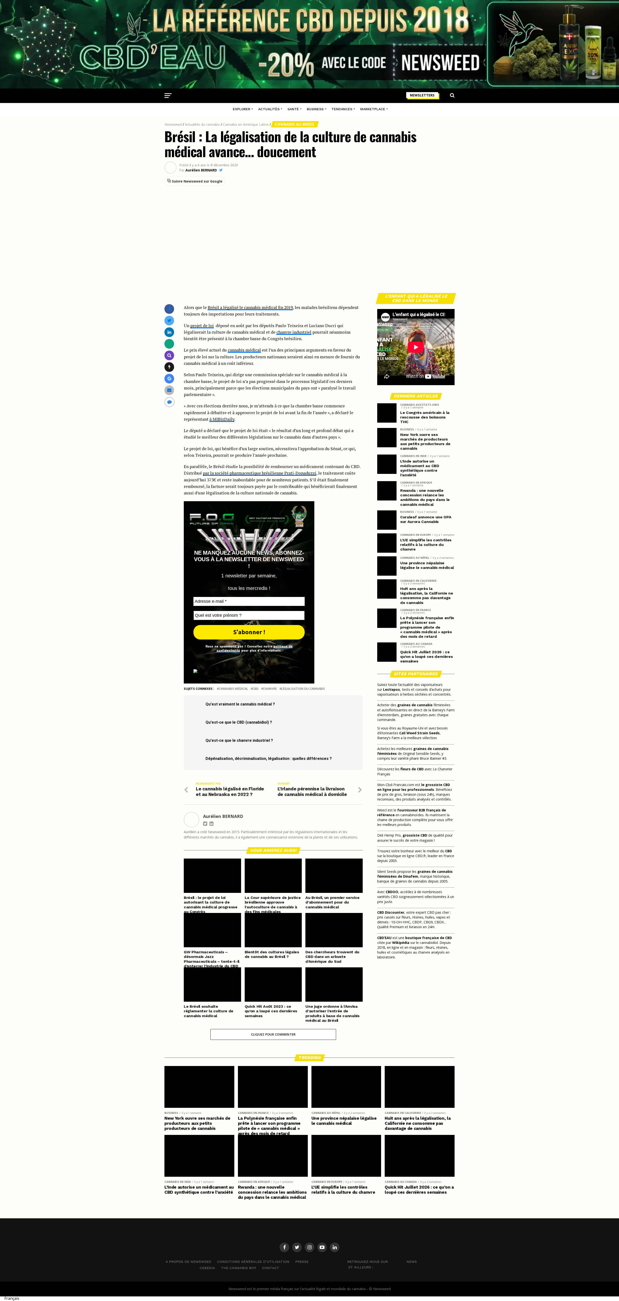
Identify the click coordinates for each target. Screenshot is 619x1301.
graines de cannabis (415, 705)
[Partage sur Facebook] (169, 308)
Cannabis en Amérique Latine (246, 124)
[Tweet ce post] (169, 320)
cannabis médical (244, 350)
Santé (293, 109)
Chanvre (270, 688)
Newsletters (422, 95)
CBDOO (392, 891)
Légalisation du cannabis (303, 688)
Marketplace (372, 109)
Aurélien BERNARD (201, 170)
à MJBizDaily (221, 419)
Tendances (342, 109)
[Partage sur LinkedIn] (169, 332)
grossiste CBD (415, 835)
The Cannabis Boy (238, 1268)
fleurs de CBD (412, 769)
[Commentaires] (169, 401)
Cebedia (207, 1268)
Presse (302, 1262)
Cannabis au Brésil (295, 124)
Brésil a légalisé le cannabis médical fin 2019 (250, 307)
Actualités (269, 109)
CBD (255, 688)
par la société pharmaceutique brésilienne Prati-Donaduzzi (259, 473)
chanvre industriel (293, 332)
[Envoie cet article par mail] (169, 390)
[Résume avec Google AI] (169, 378)
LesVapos (391, 689)
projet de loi (202, 325)
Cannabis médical (233, 688)
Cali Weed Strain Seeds (419, 733)
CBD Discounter (390, 912)
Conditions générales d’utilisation (253, 1262)
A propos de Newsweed (188, 1262)
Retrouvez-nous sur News (382, 1261)
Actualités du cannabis (202, 124)
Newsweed (173, 124)
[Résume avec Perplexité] (169, 355)
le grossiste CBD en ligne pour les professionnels (413, 787)
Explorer (241, 109)
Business (315, 109)
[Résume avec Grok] (169, 366)
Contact (270, 1268)
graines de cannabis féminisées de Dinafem (415, 874)
